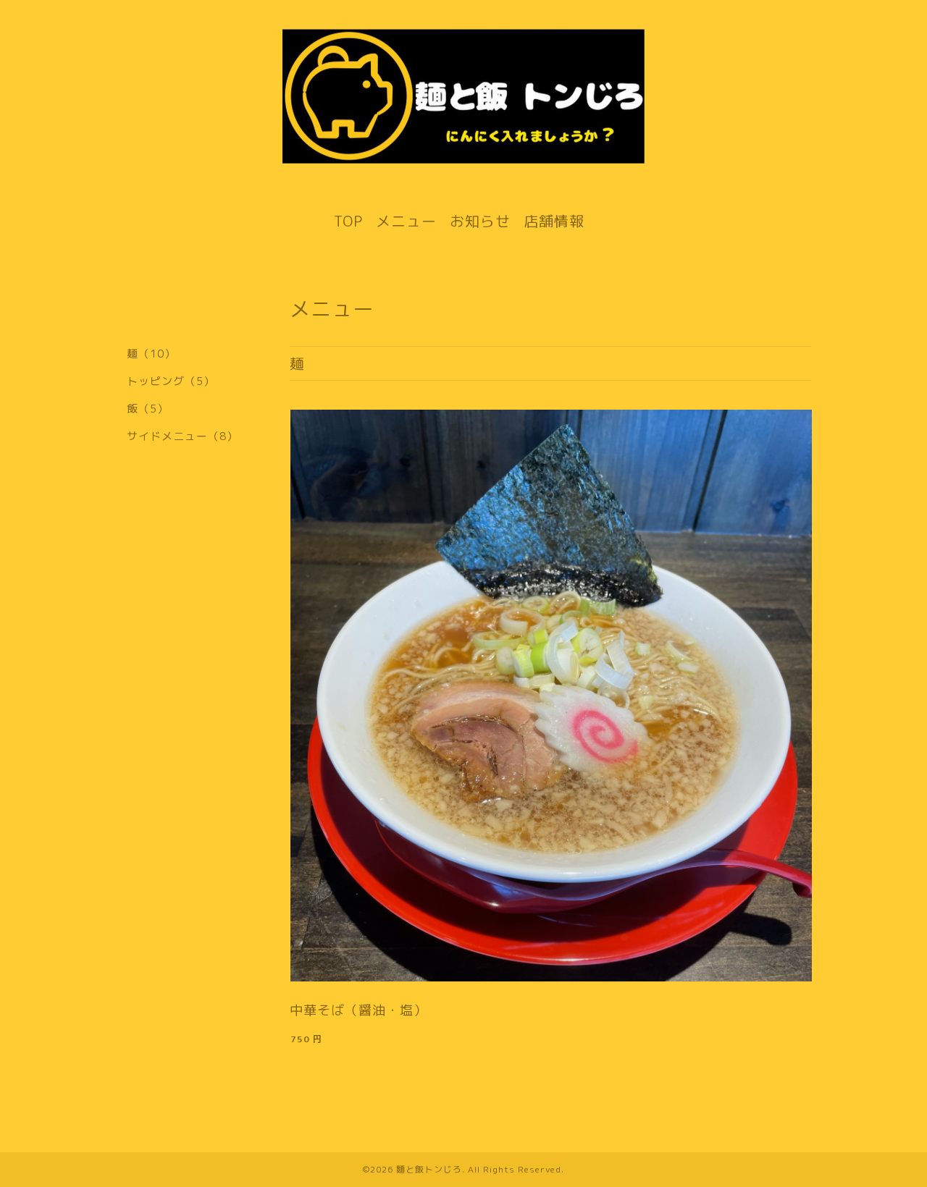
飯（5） (148, 408)
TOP (348, 221)
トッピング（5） (171, 381)
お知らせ (480, 221)
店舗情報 (554, 221)
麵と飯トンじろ (429, 1169)
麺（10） (151, 353)
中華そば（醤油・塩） (358, 1010)
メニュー (406, 221)
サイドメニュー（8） (182, 436)
